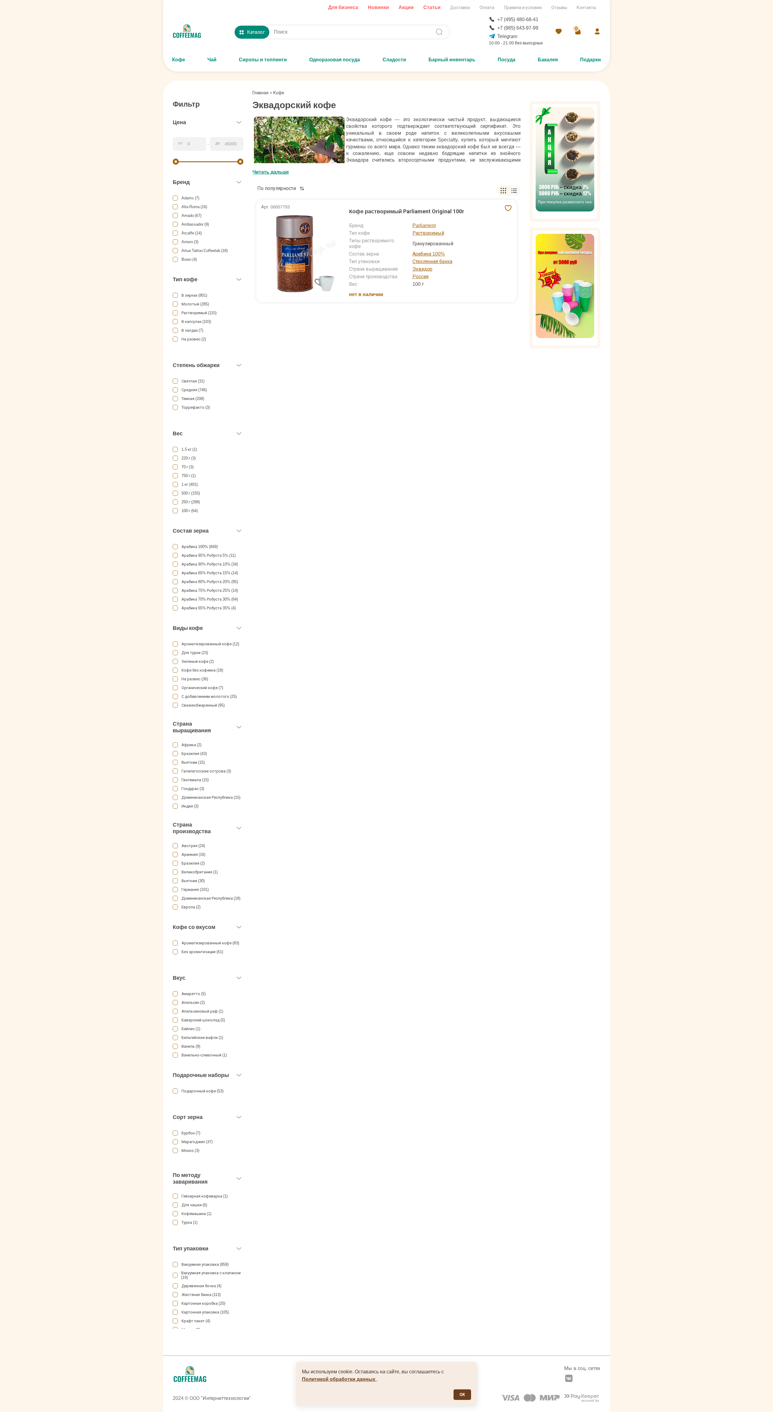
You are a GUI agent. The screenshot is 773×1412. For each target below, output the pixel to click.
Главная (262, 92)
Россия (420, 276)
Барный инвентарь (451, 60)
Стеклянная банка (432, 261)
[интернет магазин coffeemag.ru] (189, 32)
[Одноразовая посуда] (565, 288)
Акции (406, 7)
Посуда (506, 60)
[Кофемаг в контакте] (569, 1379)
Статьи (432, 7)
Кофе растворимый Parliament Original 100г (406, 211)
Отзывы (559, 7)
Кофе (178, 60)
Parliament (424, 225)
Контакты (586, 7)
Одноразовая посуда (334, 60)
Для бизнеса (343, 7)
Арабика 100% (428, 254)
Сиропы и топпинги (263, 60)
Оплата (487, 7)
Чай (212, 60)
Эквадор (422, 269)
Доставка (460, 7)
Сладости (394, 60)
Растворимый (428, 233)
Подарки (590, 60)
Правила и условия (523, 7)
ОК (462, 1394)
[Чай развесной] (565, 161)
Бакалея (548, 60)
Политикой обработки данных (339, 1379)
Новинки (378, 7)
